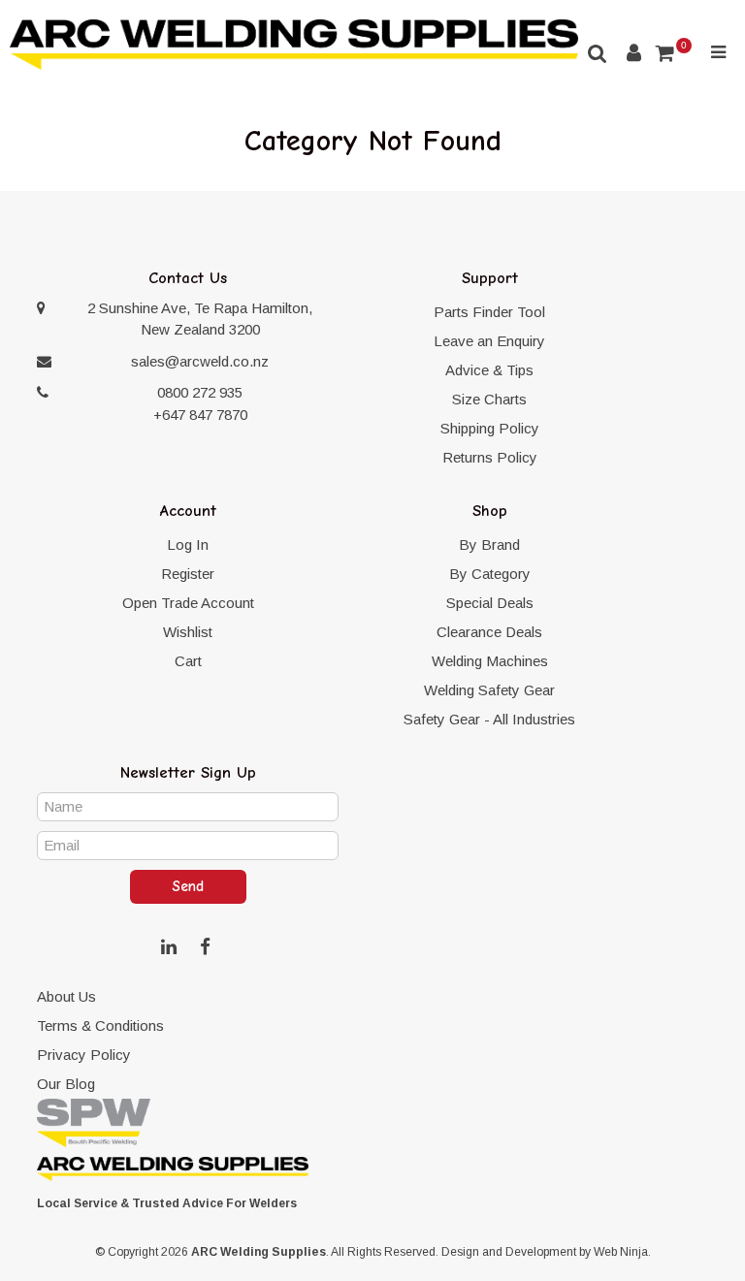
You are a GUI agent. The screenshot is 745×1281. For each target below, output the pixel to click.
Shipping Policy (489, 428)
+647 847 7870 (200, 414)
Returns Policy (489, 457)
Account (634, 53)
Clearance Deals (489, 632)
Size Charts (489, 399)
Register (187, 573)
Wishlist (187, 632)
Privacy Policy (84, 1054)
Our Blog (66, 1083)
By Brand (489, 544)
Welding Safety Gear (489, 690)
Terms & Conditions (100, 1025)
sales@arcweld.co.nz (200, 361)
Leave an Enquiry (489, 341)
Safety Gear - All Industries (489, 719)
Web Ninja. (622, 1252)
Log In (188, 544)
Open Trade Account (188, 602)
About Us (66, 996)
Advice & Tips (489, 370)
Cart (188, 661)
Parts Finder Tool (489, 312)
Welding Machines (490, 661)
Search (597, 53)
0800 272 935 (200, 392)
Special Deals (490, 602)
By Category (490, 573)
